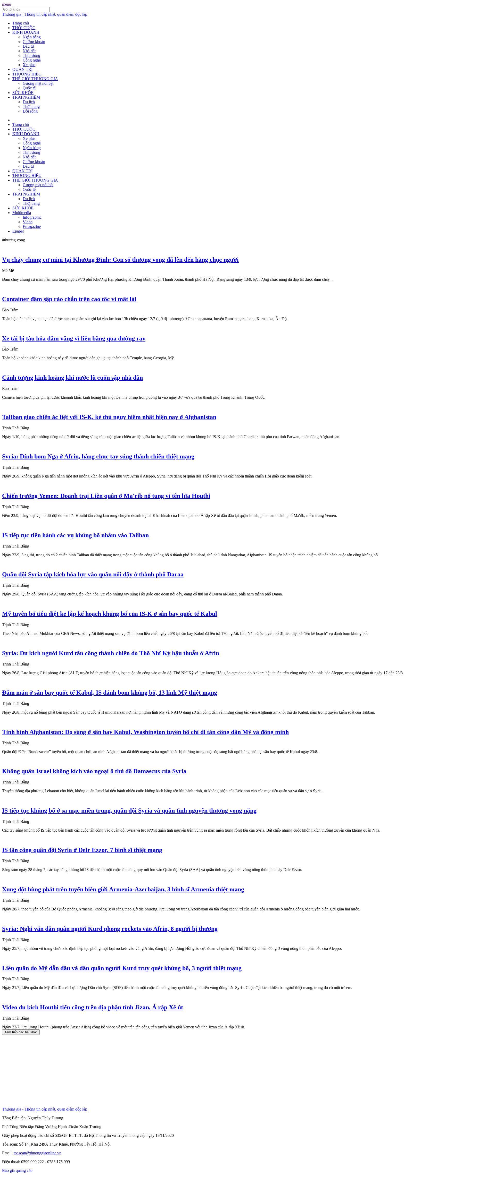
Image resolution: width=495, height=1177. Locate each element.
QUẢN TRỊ (22, 69)
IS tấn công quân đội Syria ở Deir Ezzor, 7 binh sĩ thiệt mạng (82, 850)
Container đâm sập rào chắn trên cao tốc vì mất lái (69, 299)
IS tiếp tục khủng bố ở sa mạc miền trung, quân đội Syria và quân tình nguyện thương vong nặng (129, 810)
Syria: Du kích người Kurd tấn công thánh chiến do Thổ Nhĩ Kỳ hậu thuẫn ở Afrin (110, 653)
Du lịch (29, 102)
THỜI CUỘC (23, 27)
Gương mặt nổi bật (38, 83)
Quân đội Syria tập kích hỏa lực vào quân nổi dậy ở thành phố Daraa (93, 574)
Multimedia (21, 212)
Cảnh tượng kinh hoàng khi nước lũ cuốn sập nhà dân (72, 377)
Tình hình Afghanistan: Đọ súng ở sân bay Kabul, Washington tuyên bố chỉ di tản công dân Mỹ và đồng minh (145, 732)
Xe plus (29, 65)
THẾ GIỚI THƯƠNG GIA (35, 78)
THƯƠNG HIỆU (27, 74)
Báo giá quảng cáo (17, 1170)
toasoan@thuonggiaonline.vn (37, 1153)
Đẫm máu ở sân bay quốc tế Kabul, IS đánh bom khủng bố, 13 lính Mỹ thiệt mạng (109, 692)
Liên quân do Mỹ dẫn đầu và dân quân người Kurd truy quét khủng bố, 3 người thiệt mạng (122, 968)
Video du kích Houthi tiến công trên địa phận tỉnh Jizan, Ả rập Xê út (92, 1007)
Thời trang (31, 106)
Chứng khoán (34, 41)
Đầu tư (28, 46)
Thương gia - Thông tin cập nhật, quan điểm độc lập (44, 14)
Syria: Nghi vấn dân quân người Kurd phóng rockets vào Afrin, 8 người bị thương (110, 928)
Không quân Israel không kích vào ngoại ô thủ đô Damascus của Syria (94, 771)
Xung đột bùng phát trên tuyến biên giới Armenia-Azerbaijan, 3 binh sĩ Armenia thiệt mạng (123, 889)
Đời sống (30, 111)
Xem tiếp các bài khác (21, 1032)
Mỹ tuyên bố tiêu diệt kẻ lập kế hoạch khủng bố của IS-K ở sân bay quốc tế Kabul (109, 613)
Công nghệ (32, 60)
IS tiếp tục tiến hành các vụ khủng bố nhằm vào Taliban (75, 535)
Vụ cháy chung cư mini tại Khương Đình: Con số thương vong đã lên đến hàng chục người (120, 259)
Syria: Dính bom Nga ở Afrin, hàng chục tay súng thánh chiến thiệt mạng (98, 456)
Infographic (32, 217)
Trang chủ (20, 23)
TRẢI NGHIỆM (26, 97)
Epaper (18, 231)
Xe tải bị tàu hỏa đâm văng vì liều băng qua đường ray (73, 338)
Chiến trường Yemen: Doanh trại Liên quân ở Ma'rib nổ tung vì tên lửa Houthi (106, 495)
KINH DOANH (25, 32)
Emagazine (32, 226)
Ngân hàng (32, 37)
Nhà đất (29, 51)
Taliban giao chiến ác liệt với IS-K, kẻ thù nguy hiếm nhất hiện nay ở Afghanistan (109, 417)
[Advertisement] (156, 1071)
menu (6, 4)
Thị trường (31, 55)
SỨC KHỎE (23, 92)
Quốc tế (29, 88)
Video (27, 222)
